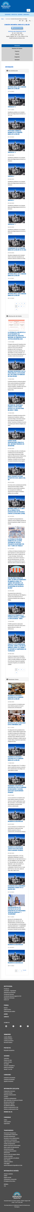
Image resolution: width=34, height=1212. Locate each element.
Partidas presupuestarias (9, 1143)
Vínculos (17, 54)
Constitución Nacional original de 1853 (12, 996)
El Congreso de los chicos (9, 1181)
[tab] (17, 70)
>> (16, 309)
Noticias (6, 1008)
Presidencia (6, 989)
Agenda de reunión (17, 28)
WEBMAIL (6, 1184)
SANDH (5, 1175)
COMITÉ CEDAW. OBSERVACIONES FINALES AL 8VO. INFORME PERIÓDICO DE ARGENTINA (16, 443)
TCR (5, 1186)
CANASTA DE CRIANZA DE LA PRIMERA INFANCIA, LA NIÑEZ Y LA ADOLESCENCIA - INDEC (16, 616)
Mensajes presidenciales (9, 1102)
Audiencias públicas (8, 1161)
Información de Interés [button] (15, 316)
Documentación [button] (13, 71)
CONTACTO (6, 1016)
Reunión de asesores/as (15, 944)
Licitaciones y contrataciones (10, 1140)
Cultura (5, 1120)
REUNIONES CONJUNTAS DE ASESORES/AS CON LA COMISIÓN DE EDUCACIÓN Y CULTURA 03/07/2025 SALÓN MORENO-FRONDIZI (17, 789)
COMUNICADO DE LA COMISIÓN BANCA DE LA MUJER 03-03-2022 (17, 249)
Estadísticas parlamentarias (10, 1098)
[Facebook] (28, 1026)
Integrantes (17, 57)
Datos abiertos (7, 1160)
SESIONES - (20, 14)
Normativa (17, 59)
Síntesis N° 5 (12, 107)
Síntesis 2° (11, 200)
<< (16, 303)
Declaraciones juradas (9, 1149)
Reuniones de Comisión (17, 48)
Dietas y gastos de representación (11, 1147)
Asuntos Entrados (8, 1062)
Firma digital (6, 1163)
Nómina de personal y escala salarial (12, 1145)
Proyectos (17, 51)
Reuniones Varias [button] (13, 679)
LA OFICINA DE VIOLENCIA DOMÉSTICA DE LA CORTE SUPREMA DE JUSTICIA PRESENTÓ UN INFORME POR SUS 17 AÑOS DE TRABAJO (16, 542)
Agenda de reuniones (8, 1081)
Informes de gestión (8, 1156)
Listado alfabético (8, 1037)
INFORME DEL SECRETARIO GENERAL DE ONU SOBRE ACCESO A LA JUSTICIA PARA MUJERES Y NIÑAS (16, 407)
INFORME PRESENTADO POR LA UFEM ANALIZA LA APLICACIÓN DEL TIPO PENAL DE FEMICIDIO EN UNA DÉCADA (16, 373)
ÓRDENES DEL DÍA (8, 1112)
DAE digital (6, 1064)
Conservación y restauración (10, 1179)
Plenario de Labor (8, 1060)
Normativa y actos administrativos (11, 1138)
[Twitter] (20, 1026)
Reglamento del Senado (9, 998)
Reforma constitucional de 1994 (11, 1109)
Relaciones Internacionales (10, 1095)
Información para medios (9, 1011)
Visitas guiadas (7, 1121)
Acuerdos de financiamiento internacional (10, 1151)
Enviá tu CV (6, 1000)
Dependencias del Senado (9, 992)
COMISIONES (26, 14)
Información (17, 45)
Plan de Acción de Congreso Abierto (12, 1154)
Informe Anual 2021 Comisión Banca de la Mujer (17, 274)
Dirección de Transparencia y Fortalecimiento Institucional (10, 1133)
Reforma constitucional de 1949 (11, 1107)
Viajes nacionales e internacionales (12, 1142)
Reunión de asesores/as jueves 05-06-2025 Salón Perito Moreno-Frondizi (15, 848)
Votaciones (6, 1058)
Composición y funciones (9, 1091)
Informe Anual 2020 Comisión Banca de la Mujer (17, 294)
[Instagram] (13, 1026)
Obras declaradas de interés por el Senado (13, 1100)
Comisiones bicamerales (9, 1079)
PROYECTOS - (14, 14)
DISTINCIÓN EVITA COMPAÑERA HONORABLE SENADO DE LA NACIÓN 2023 (16, 887)
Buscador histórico (8, 1042)
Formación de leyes (8, 1093)
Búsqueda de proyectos (9, 1050)
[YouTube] (6, 1026)
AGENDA (6, 1014)
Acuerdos (6, 1096)
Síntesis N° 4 (12, 152)
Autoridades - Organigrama (10, 990)
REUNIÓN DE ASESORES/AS (15, 821)
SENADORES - (8, 14)
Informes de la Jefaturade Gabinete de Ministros (9, 1104)
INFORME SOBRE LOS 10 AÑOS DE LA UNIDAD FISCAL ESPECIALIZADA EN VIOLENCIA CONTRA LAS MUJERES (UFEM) (16, 511)
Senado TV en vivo (8, 1069)
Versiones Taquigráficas (9, 1065)
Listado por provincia (8, 1040)
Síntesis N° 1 (12, 224)
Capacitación (7, 1123)
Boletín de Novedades (9, 1067)
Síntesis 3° (11, 176)
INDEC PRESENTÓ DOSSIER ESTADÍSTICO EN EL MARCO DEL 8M (16, 477)
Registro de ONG (7, 1177)
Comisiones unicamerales (9, 1077)
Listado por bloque (8, 1039)
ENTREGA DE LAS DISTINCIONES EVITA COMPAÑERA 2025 (17, 723)
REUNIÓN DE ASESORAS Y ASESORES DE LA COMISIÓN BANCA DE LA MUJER (15, 697)
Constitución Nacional (9, 994)
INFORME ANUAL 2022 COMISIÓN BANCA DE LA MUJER (17, 87)
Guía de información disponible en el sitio (13, 1165)
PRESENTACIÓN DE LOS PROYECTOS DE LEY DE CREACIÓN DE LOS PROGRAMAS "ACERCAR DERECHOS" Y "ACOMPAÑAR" (17, 910)
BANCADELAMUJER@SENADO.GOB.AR (17, 31)
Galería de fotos (7, 1009)
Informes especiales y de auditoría (11, 1158)
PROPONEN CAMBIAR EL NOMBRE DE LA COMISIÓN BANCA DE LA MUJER (15, 132)
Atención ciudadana (8, 1174)
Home (2, 19)
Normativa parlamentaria (9, 1136)
